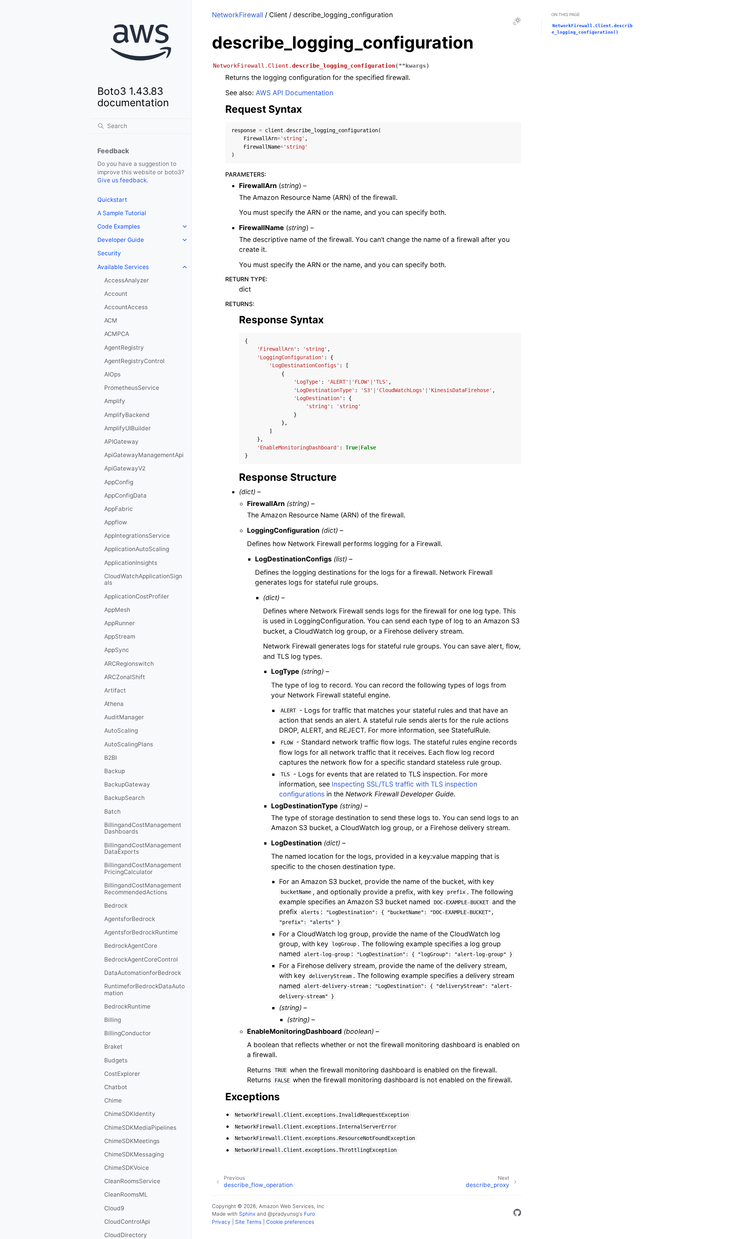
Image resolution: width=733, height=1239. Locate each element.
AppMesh (117, 609)
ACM (110, 320)
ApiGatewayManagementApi (144, 455)
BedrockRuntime (127, 1006)
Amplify (114, 401)
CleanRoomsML (126, 1194)
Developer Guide (120, 239)
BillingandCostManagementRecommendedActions (142, 889)
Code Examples (118, 226)
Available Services (123, 267)
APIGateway (121, 441)
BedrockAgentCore (130, 945)
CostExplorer (122, 1073)
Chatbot (115, 1087)
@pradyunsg (283, 1214)
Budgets (116, 1060)
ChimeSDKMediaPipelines (140, 1127)
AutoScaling (121, 730)
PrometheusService (131, 387)
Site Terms (248, 1222)
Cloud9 (114, 1208)
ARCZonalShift (124, 677)
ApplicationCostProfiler (136, 596)
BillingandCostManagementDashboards (142, 828)
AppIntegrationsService (137, 535)
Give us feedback (122, 180)
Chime (113, 1100)
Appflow (115, 522)
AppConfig (118, 482)
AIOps (112, 374)
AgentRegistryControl (134, 361)
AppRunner (119, 623)
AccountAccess (126, 307)
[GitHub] (517, 1214)
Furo (309, 1214)
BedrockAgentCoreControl (141, 959)
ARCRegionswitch (129, 663)
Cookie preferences (290, 1222)
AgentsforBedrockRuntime (141, 932)
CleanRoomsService (132, 1181)
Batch (112, 811)
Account (116, 293)
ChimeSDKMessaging (134, 1154)
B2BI (110, 757)
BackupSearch (124, 797)
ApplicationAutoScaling (136, 549)
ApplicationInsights (130, 562)
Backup (114, 771)
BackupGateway (127, 784)
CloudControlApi (127, 1221)
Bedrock (116, 905)
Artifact (115, 690)
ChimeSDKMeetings (132, 1141)
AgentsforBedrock (129, 919)
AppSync (116, 650)
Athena (114, 703)
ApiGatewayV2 (124, 468)
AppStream (119, 636)
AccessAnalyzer (126, 280)
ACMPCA (116, 333)
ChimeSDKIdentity (129, 1113)
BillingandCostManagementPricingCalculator (142, 868)
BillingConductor (127, 1033)
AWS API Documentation (294, 93)
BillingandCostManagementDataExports (142, 849)
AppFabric (118, 508)
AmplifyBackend (127, 414)
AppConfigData (125, 495)
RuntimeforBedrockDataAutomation (144, 990)
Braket (113, 1046)
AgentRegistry (124, 347)
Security (109, 253)
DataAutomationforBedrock (142, 972)
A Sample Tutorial (121, 213)
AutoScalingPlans (128, 744)
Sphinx (247, 1214)
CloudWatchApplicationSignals (143, 579)
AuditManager (124, 717)
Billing (112, 1019)
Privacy (221, 1222)
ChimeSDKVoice (126, 1167)
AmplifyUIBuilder (127, 428)
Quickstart (112, 199)
